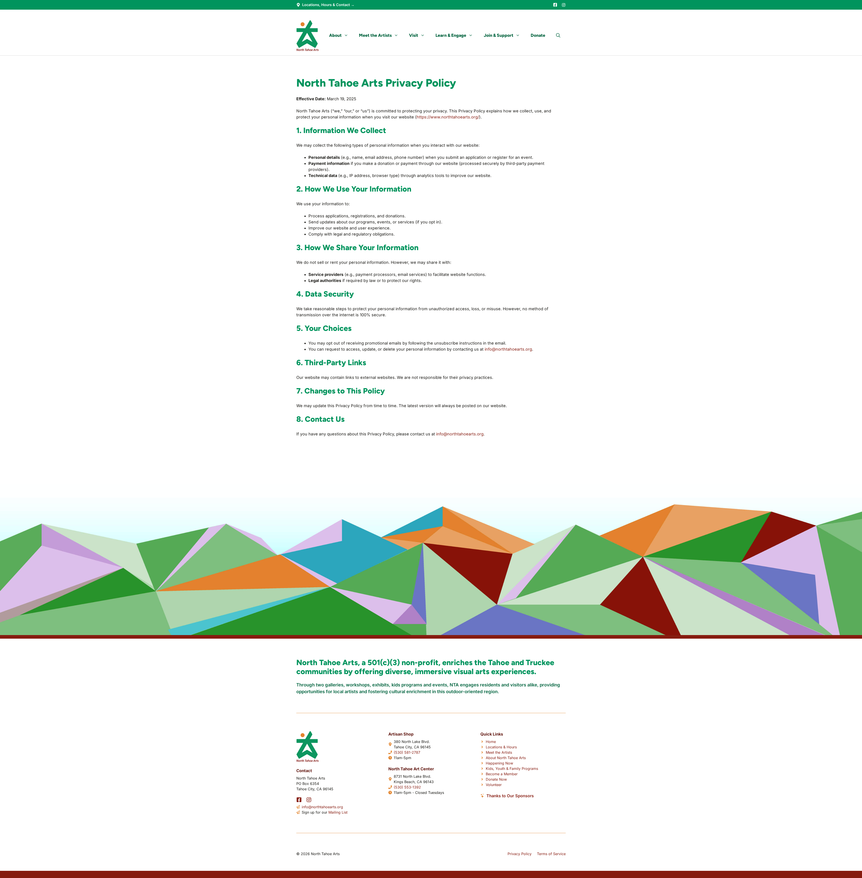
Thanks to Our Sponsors (510, 795)
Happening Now (499, 763)
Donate (538, 35)
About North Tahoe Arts (506, 758)
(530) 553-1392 (407, 787)
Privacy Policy (520, 854)
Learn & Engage (450, 35)
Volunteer (494, 784)
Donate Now (496, 779)
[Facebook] (555, 5)
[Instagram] (564, 5)
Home (491, 741)
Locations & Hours (501, 747)
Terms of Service (551, 854)
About (335, 35)
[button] (558, 35)
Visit (413, 35)
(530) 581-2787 (407, 752)
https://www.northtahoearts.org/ (448, 117)
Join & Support (498, 35)
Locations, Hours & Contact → (328, 4)
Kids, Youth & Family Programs (512, 768)
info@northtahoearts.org (508, 349)
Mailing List (337, 812)
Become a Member (502, 774)
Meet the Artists (375, 35)
